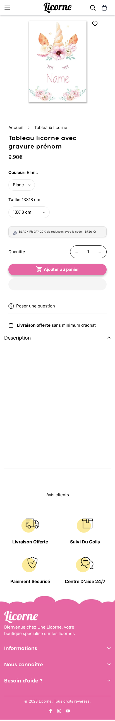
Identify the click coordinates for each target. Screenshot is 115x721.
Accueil (15, 127)
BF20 (88, 231)
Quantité (16, 251)
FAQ (8, 711)
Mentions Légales (21, 670)
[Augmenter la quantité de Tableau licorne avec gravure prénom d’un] (100, 252)
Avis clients (15, 686)
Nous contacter (19, 694)
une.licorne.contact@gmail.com (36, 703)
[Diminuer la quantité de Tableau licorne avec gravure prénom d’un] (76, 252)
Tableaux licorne (50, 127)
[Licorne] (57, 7)
